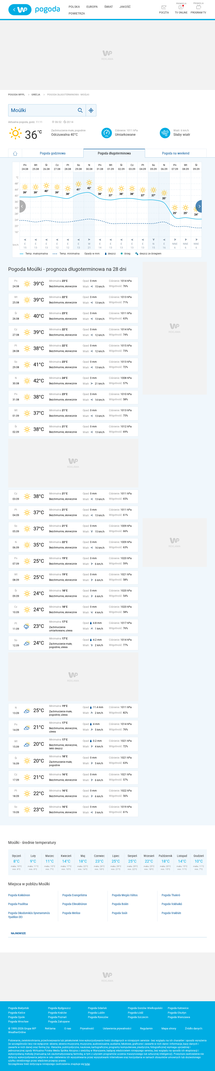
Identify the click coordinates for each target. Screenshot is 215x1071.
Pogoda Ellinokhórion (74, 904)
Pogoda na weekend (175, 153)
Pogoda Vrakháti (171, 913)
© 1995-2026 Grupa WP (22, 1028)
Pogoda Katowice (178, 1008)
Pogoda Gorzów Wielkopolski (145, 1008)
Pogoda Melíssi (71, 913)
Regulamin (146, 1028)
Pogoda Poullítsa (18, 904)
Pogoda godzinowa (53, 153)
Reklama (50, 1028)
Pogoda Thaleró (171, 895)
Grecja (36, 94)
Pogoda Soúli (119, 913)
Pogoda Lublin (96, 1012)
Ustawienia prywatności (117, 1028)
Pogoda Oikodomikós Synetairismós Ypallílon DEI (29, 915)
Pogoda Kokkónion (19, 895)
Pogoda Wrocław (18, 1021)
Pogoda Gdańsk (97, 1008)
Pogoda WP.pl (16, 94)
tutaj (87, 1064)
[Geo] (91, 110)
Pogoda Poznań (57, 1017)
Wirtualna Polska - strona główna (20, 9)
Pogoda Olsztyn (177, 1012)
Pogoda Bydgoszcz (59, 1008)
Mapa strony (168, 1028)
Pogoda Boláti (120, 904)
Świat (108, 6)
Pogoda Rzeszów (98, 1017)
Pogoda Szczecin (138, 1017)
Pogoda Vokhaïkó (172, 904)
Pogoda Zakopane (59, 1021)
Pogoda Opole (16, 1017)
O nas (67, 1028)
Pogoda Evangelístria (74, 895)
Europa (92, 6)
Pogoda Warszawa (179, 1017)
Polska (74, 6)
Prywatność (87, 1028)
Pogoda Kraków (57, 1012)
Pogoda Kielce (16, 1012)
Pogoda (47, 9)
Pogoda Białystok (18, 1008)
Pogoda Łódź (135, 1012)
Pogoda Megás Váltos (125, 895)
